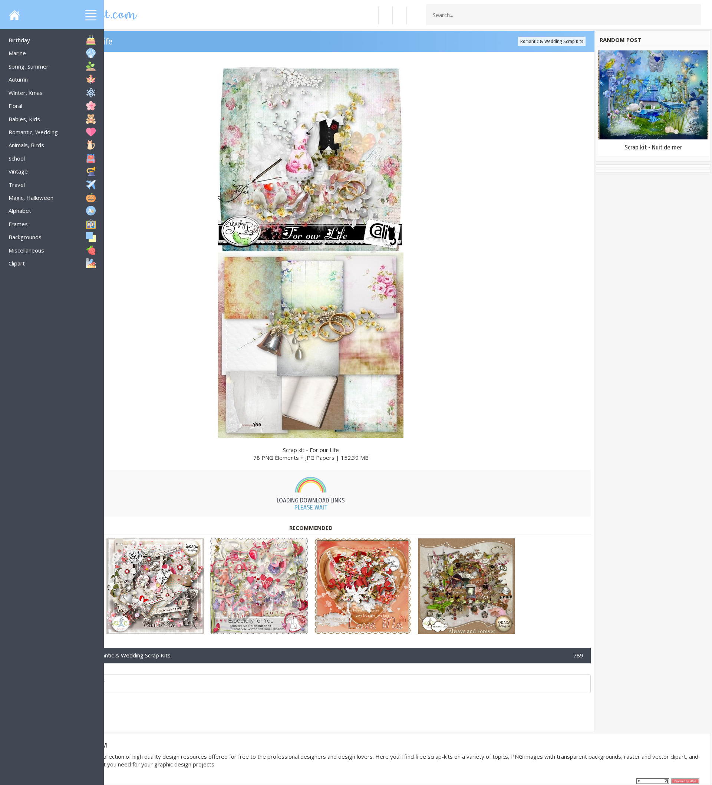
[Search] (693, 15)
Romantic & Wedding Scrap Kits (551, 41)
